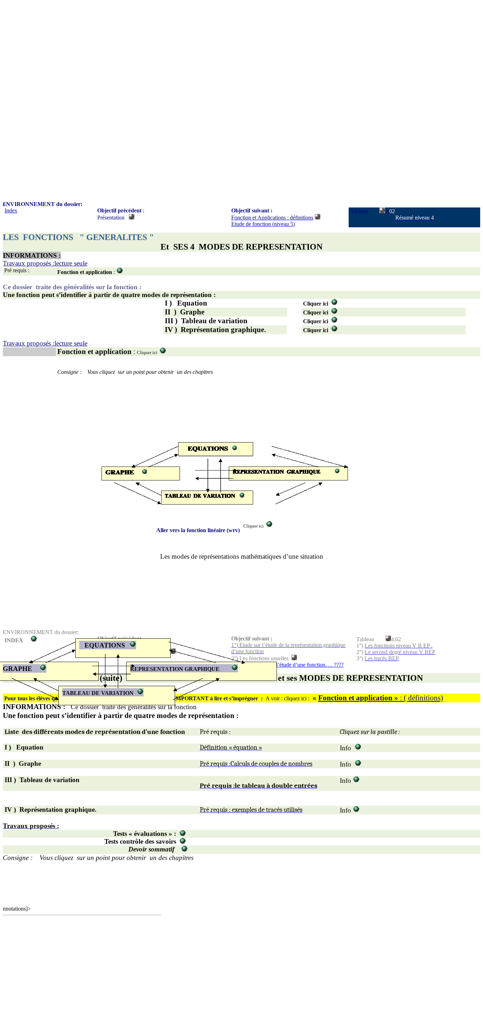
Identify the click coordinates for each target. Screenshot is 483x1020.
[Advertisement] (215, 52)
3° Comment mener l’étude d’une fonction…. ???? (287, 665)
